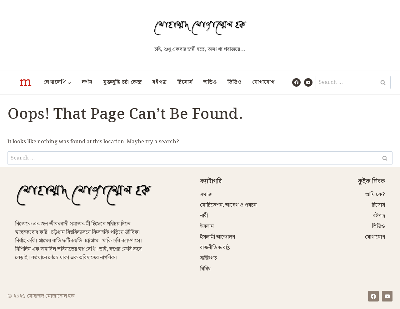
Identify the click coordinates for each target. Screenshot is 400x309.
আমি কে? (375, 194)
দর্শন (87, 82)
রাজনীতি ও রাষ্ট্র (215, 247)
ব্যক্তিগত (208, 258)
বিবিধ (205, 269)
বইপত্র (159, 82)
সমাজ (206, 194)
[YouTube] (308, 82)
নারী (204, 215)
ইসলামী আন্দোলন (217, 237)
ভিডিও (235, 82)
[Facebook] (296, 82)
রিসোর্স (185, 82)
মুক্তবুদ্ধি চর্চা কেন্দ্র (122, 82)
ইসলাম (207, 226)
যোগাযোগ (263, 82)
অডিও (210, 82)
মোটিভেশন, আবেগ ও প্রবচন (228, 205)
